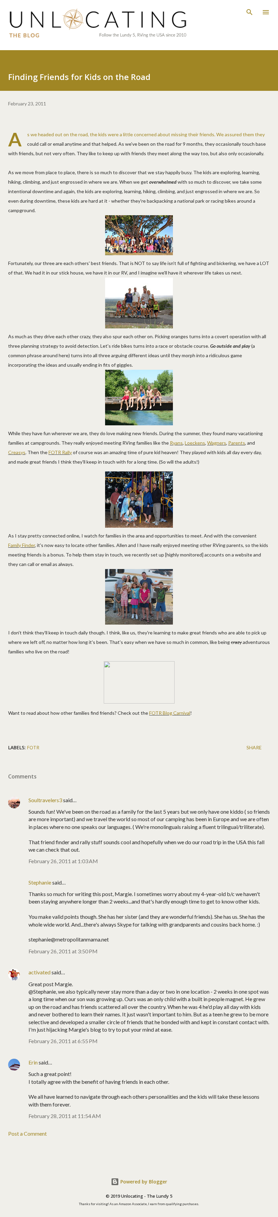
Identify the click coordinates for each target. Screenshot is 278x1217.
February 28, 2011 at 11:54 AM (64, 1116)
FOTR (33, 747)
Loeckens (195, 443)
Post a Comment (27, 1133)
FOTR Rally (60, 452)
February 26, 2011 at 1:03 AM (63, 861)
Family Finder (21, 545)
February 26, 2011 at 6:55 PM (63, 1041)
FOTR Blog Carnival (169, 713)
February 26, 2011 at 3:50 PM (63, 951)
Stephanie (39, 882)
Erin (33, 1062)
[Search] (249, 12)
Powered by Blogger (143, 1181)
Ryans (176, 443)
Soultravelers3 (45, 800)
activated (39, 972)
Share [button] (254, 747)
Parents (236, 443)
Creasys (16, 452)
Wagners (216, 443)
